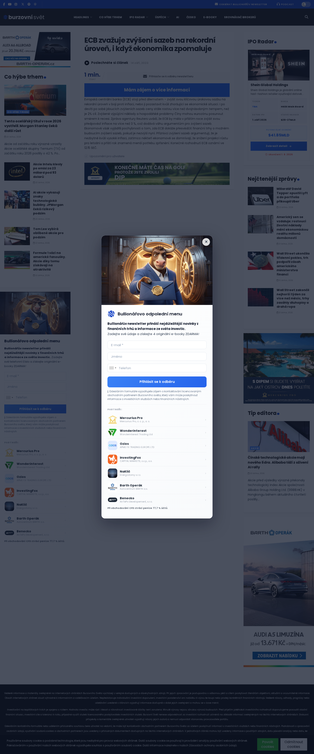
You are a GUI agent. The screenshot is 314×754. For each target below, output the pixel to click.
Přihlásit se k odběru (157, 381)
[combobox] (112, 368)
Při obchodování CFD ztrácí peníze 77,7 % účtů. (137, 508)
